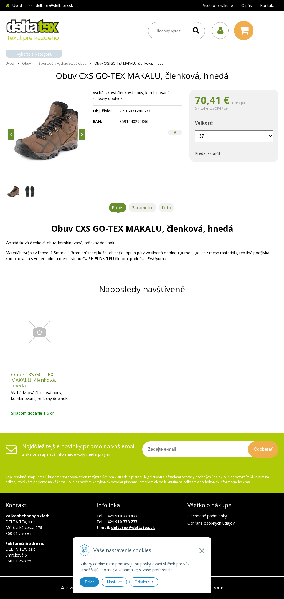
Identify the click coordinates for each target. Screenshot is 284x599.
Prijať (89, 582)
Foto (166, 208)
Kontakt (267, 5)
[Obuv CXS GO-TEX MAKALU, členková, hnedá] (46, 131)
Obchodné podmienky (207, 516)
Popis (117, 208)
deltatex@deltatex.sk (54, 5)
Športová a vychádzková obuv (62, 63)
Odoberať (263, 449)
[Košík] (245, 30)
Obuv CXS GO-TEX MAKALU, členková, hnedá (33, 380)
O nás (246, 5)
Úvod (17, 5)
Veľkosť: (204, 123)
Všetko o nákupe (218, 5)
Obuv (26, 63)
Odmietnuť (144, 582)
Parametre (142, 208)
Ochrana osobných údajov (211, 523)
